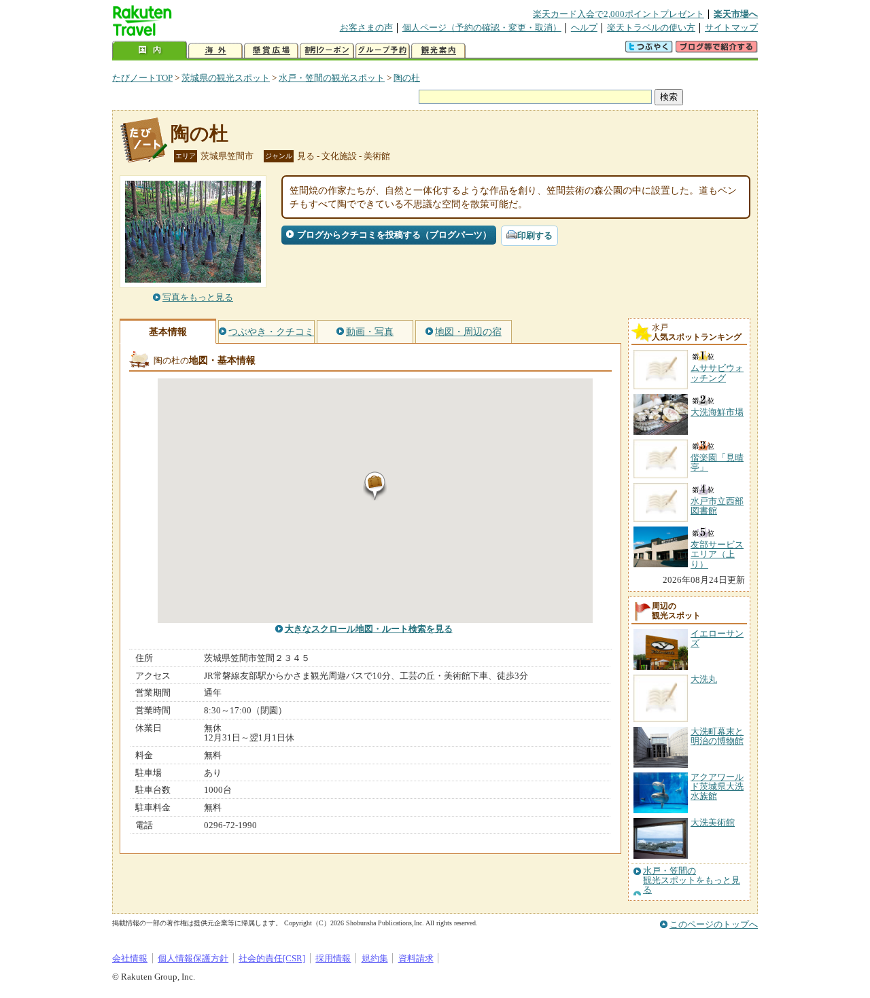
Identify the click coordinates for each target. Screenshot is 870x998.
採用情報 (333, 958)
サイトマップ (731, 27)
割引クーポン (327, 50)
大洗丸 (704, 679)
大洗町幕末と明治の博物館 (717, 736)
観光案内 (438, 50)
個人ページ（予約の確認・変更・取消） (481, 27)
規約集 (375, 958)
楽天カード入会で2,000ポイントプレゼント (618, 14)
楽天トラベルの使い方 (651, 27)
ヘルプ (584, 27)
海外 (215, 50)
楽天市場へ (736, 14)
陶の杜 (407, 78)
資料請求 (416, 958)
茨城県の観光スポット (225, 78)
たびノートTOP (142, 78)
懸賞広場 (271, 50)
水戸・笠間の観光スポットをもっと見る (691, 880)
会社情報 (129, 958)
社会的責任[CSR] (272, 958)
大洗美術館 (713, 822)
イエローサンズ (717, 638)
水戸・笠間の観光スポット (332, 78)
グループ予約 (382, 50)
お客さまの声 (366, 27)
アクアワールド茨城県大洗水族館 (717, 787)
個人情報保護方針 (193, 958)
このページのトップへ (713, 924)
